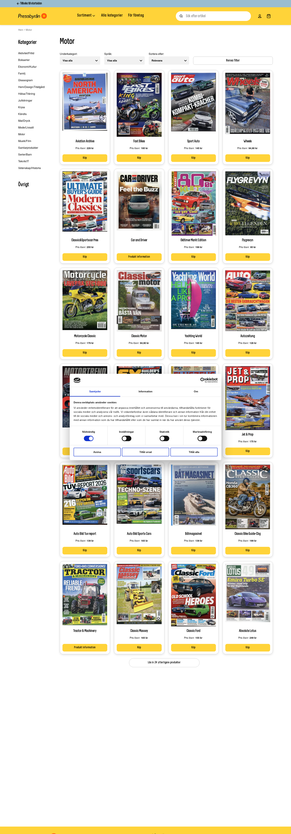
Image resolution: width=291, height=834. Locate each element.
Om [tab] (196, 391)
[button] (86, 15)
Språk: (108, 54)
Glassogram (25, 80)
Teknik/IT (23, 161)
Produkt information (139, 256)
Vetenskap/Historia (29, 168)
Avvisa (97, 452)
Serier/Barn (25, 154)
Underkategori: (68, 54)
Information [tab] (145, 391)
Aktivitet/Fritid (26, 53)
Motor (21, 134)
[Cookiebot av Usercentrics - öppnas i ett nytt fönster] (203, 380)
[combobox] (213, 16)
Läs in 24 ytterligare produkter (164, 662)
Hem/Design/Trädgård (31, 87)
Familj (21, 73)
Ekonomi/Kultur (27, 67)
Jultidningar (25, 100)
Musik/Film (24, 141)
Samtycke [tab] (95, 391)
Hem (20, 29)
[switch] (126, 438)
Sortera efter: (156, 54)
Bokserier (24, 60)
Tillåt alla (194, 452)
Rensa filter (233, 60)
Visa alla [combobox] (67, 60)
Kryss (21, 107)
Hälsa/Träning (26, 94)
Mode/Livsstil (26, 127)
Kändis (22, 114)
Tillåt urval (145, 452)
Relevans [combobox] (157, 60)
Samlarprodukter (28, 148)
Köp (85, 158)
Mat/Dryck (24, 121)
